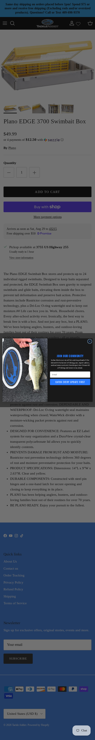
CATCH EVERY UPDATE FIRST (70, 382)
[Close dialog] (90, 341)
